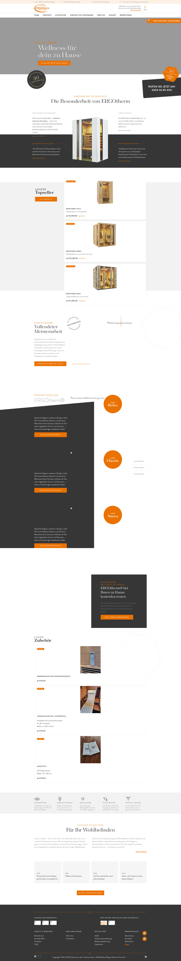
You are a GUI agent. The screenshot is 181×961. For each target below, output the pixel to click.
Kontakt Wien (39, 938)
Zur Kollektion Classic (51, 490)
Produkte (47, 15)
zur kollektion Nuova (50, 546)
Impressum (99, 944)
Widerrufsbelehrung (102, 941)
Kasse (127, 944)
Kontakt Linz (39, 935)
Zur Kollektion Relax (51, 435)
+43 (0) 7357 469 (135, 10)
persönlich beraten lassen (50, 364)
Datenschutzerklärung (103, 938)
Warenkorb (129, 941)
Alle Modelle (46, 199)
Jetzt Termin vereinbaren (117, 617)
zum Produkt (105, 192)
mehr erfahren (141, 851)
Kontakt (112, 15)
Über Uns (101, 15)
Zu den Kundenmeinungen (90, 893)
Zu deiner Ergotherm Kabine (54, 63)
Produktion (70, 938)
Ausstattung (60, 15)
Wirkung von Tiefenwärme (81, 15)
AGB (97, 935)
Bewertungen (126, 15)
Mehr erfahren (38, 136)
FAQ (36, 944)
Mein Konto (129, 935)
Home (36, 15)
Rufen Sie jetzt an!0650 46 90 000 (161, 88)
